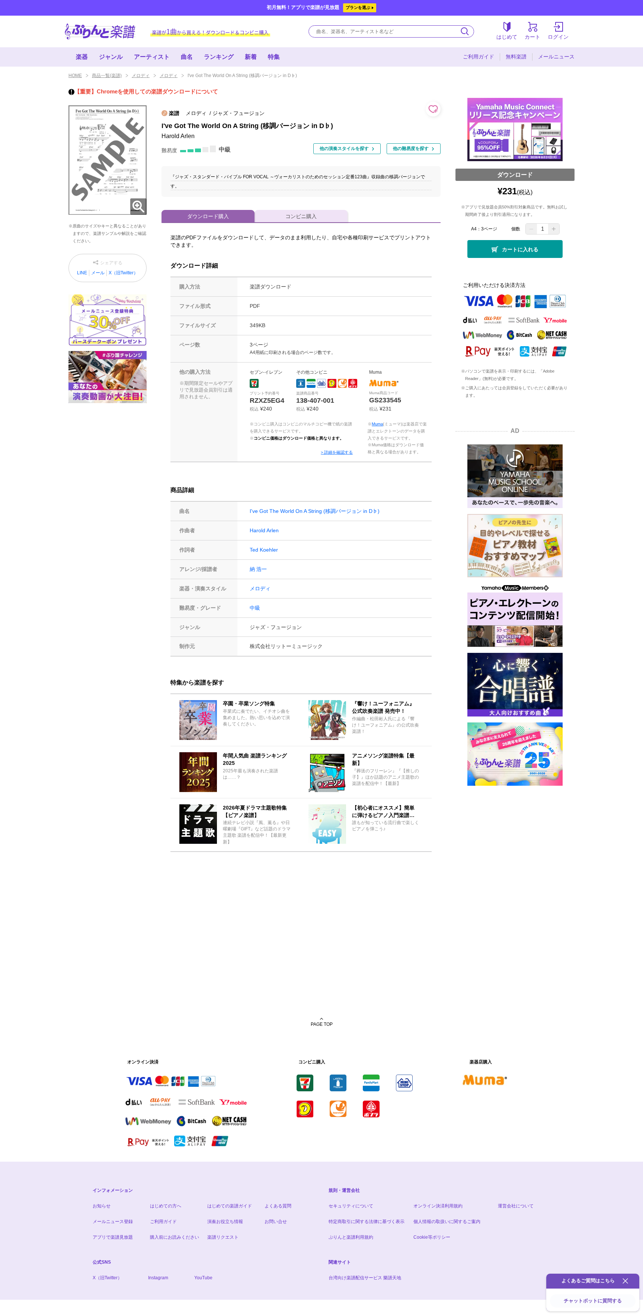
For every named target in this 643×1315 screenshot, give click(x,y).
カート (532, 37)
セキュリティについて (351, 1206)
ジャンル (111, 57)
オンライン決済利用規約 (438, 1206)
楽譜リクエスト (223, 1237)
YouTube (203, 1277)
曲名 (187, 57)
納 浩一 (258, 569)
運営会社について (516, 1206)
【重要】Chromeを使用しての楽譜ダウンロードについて (146, 91)
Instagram (158, 1277)
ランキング (219, 57)
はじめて (506, 37)
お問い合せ (276, 1221)
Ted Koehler (264, 550)
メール (98, 272)
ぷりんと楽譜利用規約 (351, 1237)
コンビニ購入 (301, 216)
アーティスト (152, 57)
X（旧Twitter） (123, 272)
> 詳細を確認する (337, 452)
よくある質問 (278, 1206)
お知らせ (102, 1206)
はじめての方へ (165, 1206)
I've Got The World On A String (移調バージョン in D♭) (315, 511)
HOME (75, 75)
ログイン (558, 37)
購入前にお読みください (174, 1237)
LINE (82, 272)
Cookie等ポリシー (431, 1237)
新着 (251, 57)
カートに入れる (520, 249)
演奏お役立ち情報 (225, 1221)
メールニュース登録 (113, 1221)
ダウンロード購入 (208, 216)
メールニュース (556, 57)
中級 (255, 608)
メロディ (141, 75)
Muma (377, 424)
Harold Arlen (264, 530)
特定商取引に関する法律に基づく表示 (366, 1221)
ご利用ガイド (478, 57)
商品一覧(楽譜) (107, 75)
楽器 (82, 57)
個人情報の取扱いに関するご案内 (446, 1221)
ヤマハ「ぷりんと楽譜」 (100, 31)
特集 (274, 57)
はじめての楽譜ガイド (229, 1206)
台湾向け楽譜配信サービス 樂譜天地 (365, 1277)
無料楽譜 (516, 57)
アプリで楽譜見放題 (113, 1237)
